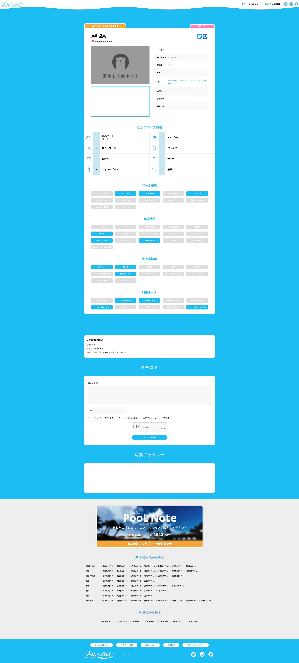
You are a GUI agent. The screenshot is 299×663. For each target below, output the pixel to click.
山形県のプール (177, 566)
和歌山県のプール (178, 586)
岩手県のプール (136, 566)
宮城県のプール (149, 566)
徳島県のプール (108, 596)
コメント (93, 383)
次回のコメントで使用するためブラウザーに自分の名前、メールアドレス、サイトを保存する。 (131, 418)
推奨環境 (171, 645)
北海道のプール (108, 566)
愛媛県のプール (136, 596)
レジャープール (121, 621)
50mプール (105, 621)
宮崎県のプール (177, 601)
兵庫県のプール (149, 586)
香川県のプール (122, 596)
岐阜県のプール (108, 581)
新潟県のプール (108, 576)
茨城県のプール (108, 571)
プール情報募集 (274, 4)
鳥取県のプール (108, 591)
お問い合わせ (150, 645)
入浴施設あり (150, 621)
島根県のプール (122, 591)
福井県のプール (149, 576)
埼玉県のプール (149, 571)
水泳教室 (136, 621)
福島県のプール (191, 566)
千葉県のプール (163, 571)
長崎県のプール (136, 601)
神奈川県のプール (192, 571)
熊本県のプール (149, 601)
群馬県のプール (136, 571)
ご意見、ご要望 (127, 645)
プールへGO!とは (251, 4)
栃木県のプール (122, 571)
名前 (90, 410)
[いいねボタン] (199, 25)
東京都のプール (177, 571)
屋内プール (177, 621)
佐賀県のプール (122, 601)
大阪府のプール (136, 586)
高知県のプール (149, 596)
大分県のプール (163, 601)
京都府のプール (122, 586)
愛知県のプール (136, 581)
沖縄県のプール (206, 601)
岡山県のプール (136, 591)
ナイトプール (192, 621)
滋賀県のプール (108, 586)
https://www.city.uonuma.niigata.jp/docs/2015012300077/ (188, 81)
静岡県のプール (122, 581)
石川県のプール (136, 576)
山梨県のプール (163, 576)
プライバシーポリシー (195, 645)
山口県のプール (163, 591)
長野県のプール (177, 576)
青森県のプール (122, 566)
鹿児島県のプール (192, 601)
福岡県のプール (108, 601)
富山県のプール (122, 576)
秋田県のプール (163, 566)
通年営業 (164, 621)
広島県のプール (149, 591)
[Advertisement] (149, 17)
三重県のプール (149, 581)
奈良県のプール (163, 586)
